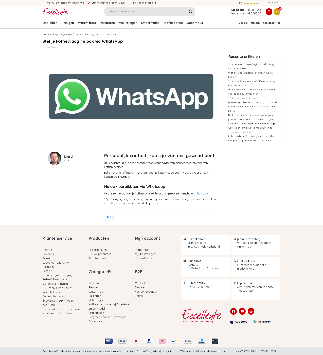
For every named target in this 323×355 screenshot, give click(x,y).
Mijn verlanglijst (144, 258)
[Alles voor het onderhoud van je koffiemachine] (203, 316)
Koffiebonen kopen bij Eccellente (109, 304)
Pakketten (107, 23)
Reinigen (67, 23)
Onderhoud (195, 23)
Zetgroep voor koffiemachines (108, 317)
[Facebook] (233, 311)
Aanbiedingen (97, 258)
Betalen (47, 271)
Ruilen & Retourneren (55, 279)
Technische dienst (53, 296)
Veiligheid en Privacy (55, 283)
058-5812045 (254, 9)
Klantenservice (271, 22)
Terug (110, 217)
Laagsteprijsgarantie (56, 262)
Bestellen (48, 266)
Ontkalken (50, 23)
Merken (255, 22)
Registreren (142, 249)
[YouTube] (242, 311)
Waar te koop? (52, 292)
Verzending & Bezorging (58, 275)
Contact (48, 249)
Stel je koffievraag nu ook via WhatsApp (252, 123)
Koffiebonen (173, 23)
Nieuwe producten (100, 254)
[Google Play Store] (262, 322)
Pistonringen (96, 312)
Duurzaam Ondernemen (58, 288)
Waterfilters (87, 23)
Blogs (55, 34)
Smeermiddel (150, 23)
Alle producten (98, 249)
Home (46, 34)
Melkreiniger (128, 23)
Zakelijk (243, 22)
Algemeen (66, 34)
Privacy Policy (144, 351)
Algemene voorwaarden (108, 351)
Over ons (48, 254)
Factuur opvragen (146, 291)
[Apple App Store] (238, 322)
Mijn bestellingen (145, 254)
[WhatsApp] (251, 311)
